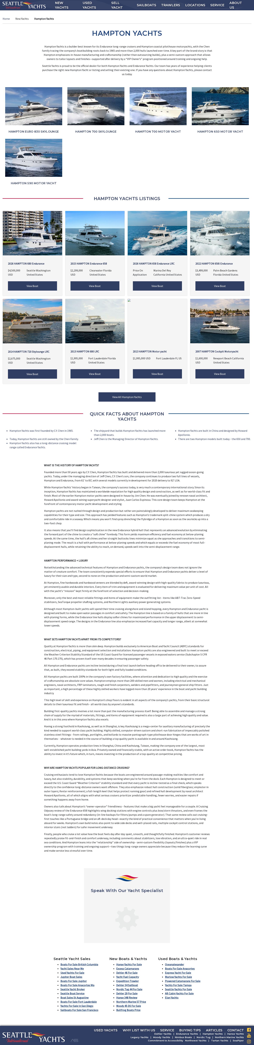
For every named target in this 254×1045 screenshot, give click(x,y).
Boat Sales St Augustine (74, 997)
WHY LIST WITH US (139, 1030)
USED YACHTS (105, 1030)
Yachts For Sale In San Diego (76, 1006)
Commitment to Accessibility (165, 1040)
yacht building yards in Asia (80, 749)
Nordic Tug (203, 1037)
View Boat (32, 286)
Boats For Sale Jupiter (73, 981)
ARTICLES (214, 1030)
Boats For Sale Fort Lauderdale (78, 1001)
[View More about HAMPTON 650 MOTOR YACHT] (220, 106)
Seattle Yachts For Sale (178, 989)
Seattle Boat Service (72, 993)
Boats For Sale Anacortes (180, 968)
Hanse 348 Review (126, 997)
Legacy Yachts (139, 1037)
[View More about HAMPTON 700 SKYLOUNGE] (95, 106)
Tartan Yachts (219, 1040)
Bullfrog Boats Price (128, 1010)
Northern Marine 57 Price (131, 1001)
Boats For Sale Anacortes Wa (77, 985)
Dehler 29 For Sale (127, 993)
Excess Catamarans (127, 968)
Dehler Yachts (162, 1033)
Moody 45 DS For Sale (128, 1006)
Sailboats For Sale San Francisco (79, 1010)
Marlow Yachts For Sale (178, 977)
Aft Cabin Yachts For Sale (179, 993)
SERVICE (167, 1030)
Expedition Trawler (127, 981)
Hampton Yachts (213, 1033)
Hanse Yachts (235, 1033)
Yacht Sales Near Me (72, 968)
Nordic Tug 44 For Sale (129, 989)
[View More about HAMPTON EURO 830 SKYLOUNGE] (33, 106)
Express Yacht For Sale (178, 972)
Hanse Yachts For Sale (129, 964)
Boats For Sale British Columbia (79, 964)
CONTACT (235, 1030)
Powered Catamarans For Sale (182, 981)
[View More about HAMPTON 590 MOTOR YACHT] (33, 157)
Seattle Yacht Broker (72, 989)
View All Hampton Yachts (127, 397)
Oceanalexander (174, 964)
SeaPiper (238, 1040)
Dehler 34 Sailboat (127, 985)
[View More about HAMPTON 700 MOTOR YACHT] (158, 106)
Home (6, 18)
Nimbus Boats (183, 1037)
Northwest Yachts (195, 1040)
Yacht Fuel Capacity (127, 977)
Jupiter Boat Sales (71, 977)
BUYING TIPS (190, 1030)
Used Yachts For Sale (72, 972)
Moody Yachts (161, 1037)
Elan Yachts (171, 997)
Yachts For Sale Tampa (178, 985)
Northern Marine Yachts (229, 1037)
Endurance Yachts (187, 1033)
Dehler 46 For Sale (127, 972)
